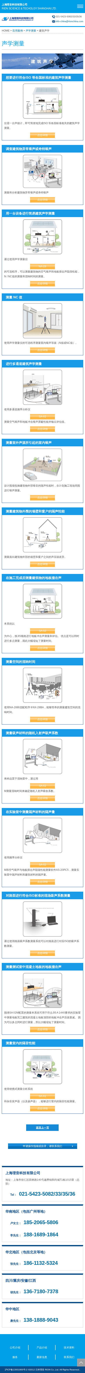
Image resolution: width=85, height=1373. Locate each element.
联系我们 (69, 1357)
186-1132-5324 (41, 1263)
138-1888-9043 (41, 1320)
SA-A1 (42, 1096)
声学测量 (31, 30)
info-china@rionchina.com (69, 21)
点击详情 (42, 135)
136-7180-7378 (41, 1291)
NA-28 (42, 266)
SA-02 (42, 416)
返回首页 (81, 1362)
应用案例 (17, 30)
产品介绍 (42, 1347)
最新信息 (42, 1357)
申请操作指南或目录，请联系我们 (42, 1146)
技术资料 (69, 1347)
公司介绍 (15, 1347)
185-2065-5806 (41, 1222)
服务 (15, 1357)
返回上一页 (42, 1127)
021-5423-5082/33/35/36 (47, 1194)
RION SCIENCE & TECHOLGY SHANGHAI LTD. (29, 6)
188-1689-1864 (41, 1234)
